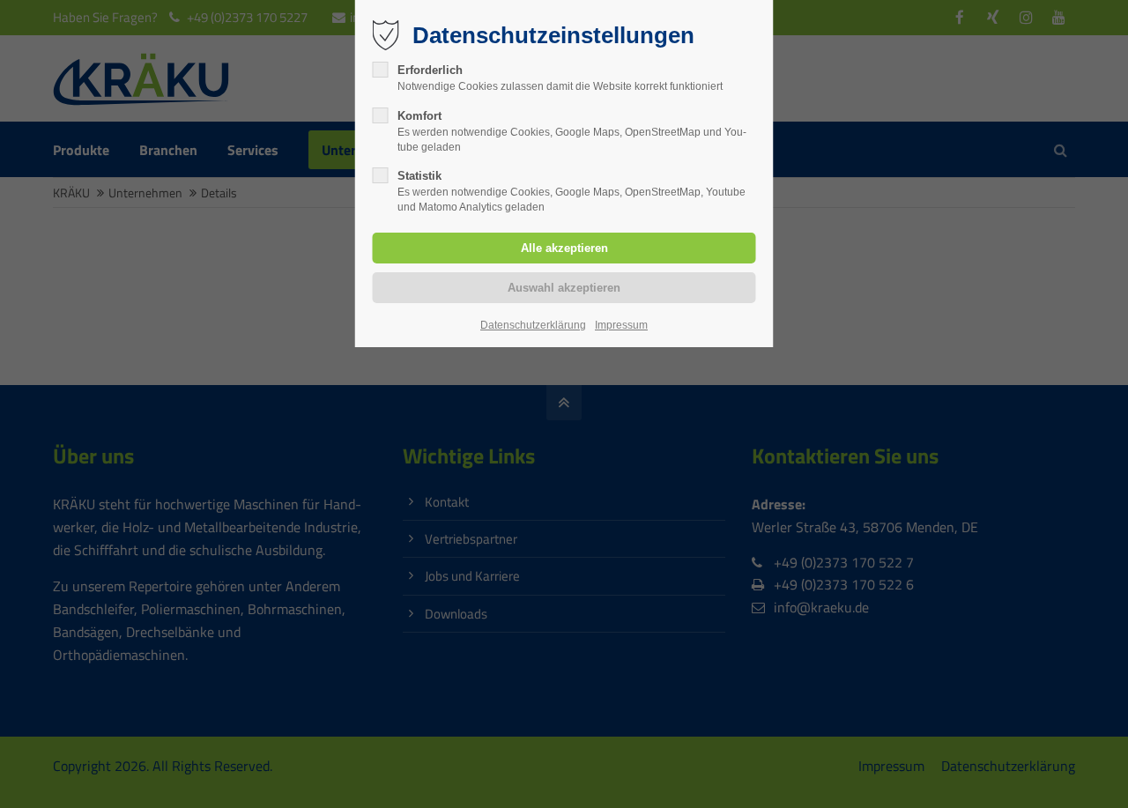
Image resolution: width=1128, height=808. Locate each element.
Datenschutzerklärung (533, 325)
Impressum (621, 325)
